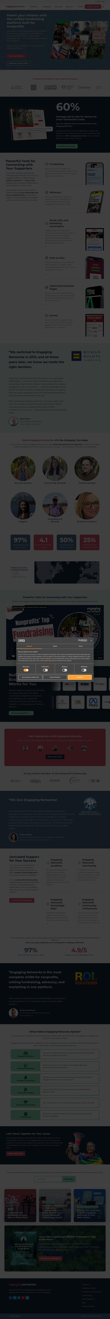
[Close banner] (91, 640)
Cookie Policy (48, 660)
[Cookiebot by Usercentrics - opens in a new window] (79, 640)
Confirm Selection (55, 677)
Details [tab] (55, 646)
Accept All (80, 677)
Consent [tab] (29, 646)
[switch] (45, 670)
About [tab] (81, 646)
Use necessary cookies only (30, 677)
